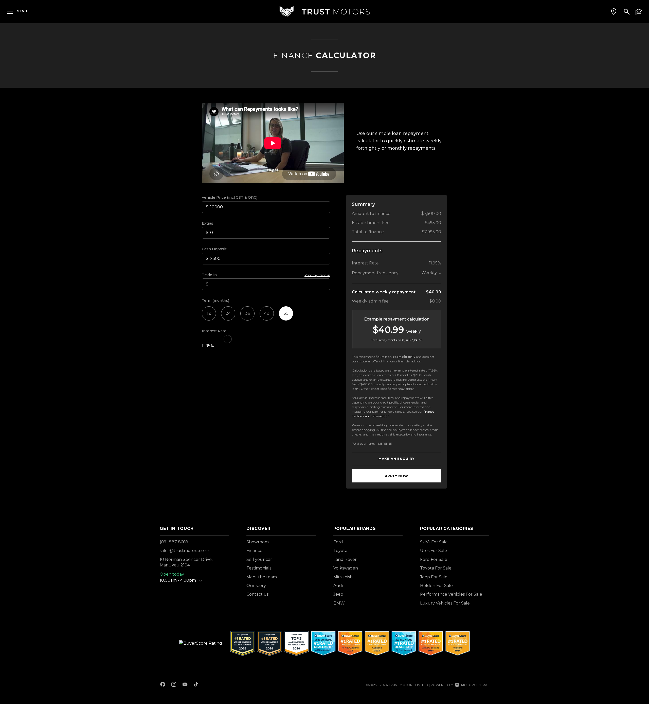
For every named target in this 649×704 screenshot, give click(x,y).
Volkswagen (345, 568)
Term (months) (215, 300)
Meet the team (261, 577)
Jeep (338, 594)
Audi (338, 585)
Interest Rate (214, 331)
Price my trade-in (317, 275)
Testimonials (258, 568)
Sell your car (259, 559)
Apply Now (396, 476)
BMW (339, 603)
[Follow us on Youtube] (185, 685)
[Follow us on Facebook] (163, 685)
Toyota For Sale (436, 568)
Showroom (257, 542)
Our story (256, 585)
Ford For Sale (433, 559)
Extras (207, 223)
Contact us (257, 594)
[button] (614, 11)
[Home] (324, 11)
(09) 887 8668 (174, 542)
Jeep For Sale (433, 577)
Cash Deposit (214, 249)
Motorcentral (475, 685)
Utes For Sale (433, 550)
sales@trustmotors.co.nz (185, 550)
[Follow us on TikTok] (196, 685)
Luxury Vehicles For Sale (445, 603)
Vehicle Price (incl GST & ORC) (229, 197)
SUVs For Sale (434, 542)
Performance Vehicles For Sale (451, 594)
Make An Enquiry (396, 459)
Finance (254, 550)
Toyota (340, 550)
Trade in (209, 275)
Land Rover (345, 559)
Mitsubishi (343, 577)
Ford (338, 542)
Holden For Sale (436, 585)
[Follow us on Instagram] (174, 685)
